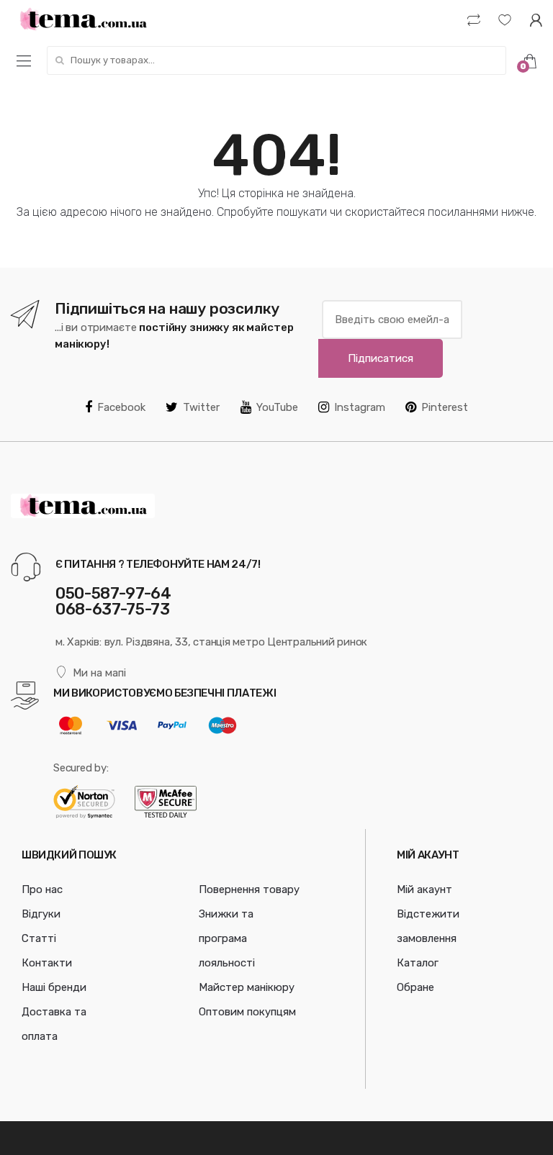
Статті (39, 938)
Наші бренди (54, 987)
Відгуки (41, 913)
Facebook (121, 407)
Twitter (201, 407)
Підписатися (380, 358)
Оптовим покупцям (247, 1011)
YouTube (277, 407)
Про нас (42, 889)
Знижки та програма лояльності (227, 938)
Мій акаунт (424, 889)
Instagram (359, 407)
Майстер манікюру (247, 987)
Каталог (418, 962)
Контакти (47, 962)
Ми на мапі (99, 672)
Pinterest (444, 407)
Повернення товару (249, 889)
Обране (415, 987)
